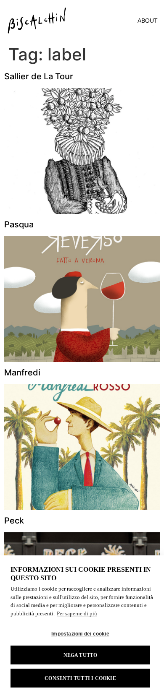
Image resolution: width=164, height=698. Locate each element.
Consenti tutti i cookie (80, 678)
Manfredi (22, 372)
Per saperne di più (77, 613)
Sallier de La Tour (38, 76)
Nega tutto (80, 655)
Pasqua (19, 224)
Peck (14, 521)
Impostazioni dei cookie (80, 634)
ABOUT (148, 20)
